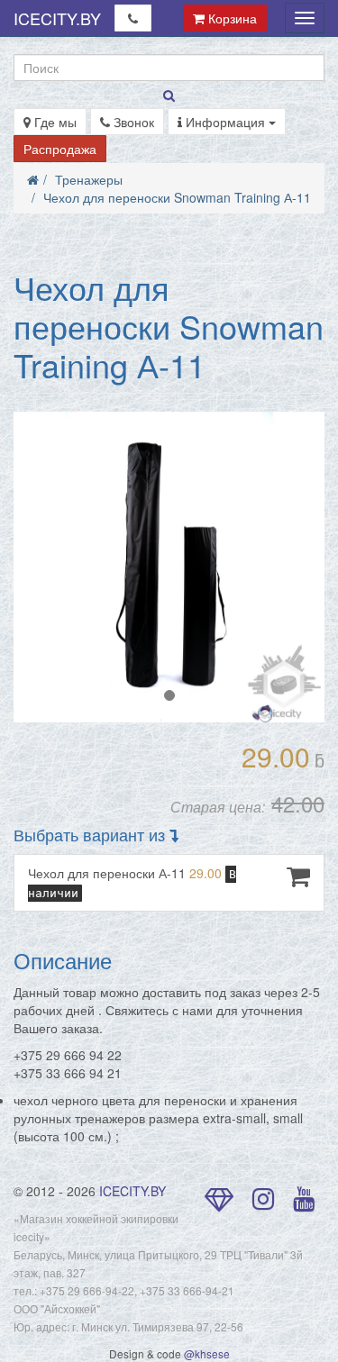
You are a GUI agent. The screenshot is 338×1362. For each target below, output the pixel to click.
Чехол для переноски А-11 (132, 882)
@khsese (207, 1353)
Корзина (231, 18)
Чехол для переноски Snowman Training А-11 (177, 197)
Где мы (54, 122)
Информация (225, 122)
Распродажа (59, 149)
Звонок (132, 122)
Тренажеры (89, 179)
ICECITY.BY (57, 18)
